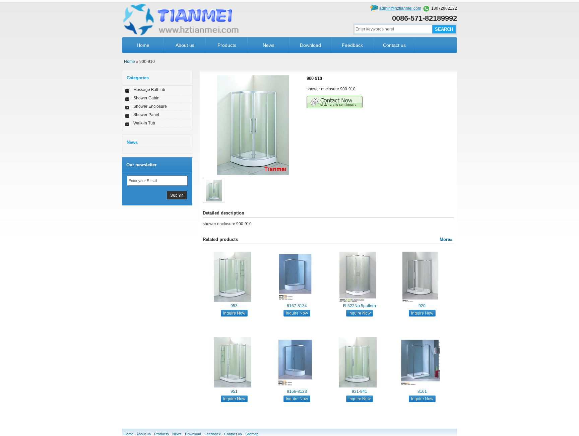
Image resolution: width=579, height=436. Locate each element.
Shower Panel (146, 114)
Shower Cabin (146, 98)
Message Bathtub (149, 89)
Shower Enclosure (150, 106)
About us (185, 45)
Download (310, 45)
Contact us (394, 45)
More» (446, 239)
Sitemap (251, 434)
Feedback (352, 45)
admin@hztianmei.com (400, 8)
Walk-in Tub (144, 123)
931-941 (359, 391)
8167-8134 (297, 305)
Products (226, 45)
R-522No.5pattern (359, 305)
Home (143, 45)
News (268, 45)
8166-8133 (297, 391)
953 (234, 305)
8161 (422, 391)
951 (234, 391)
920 (422, 305)
